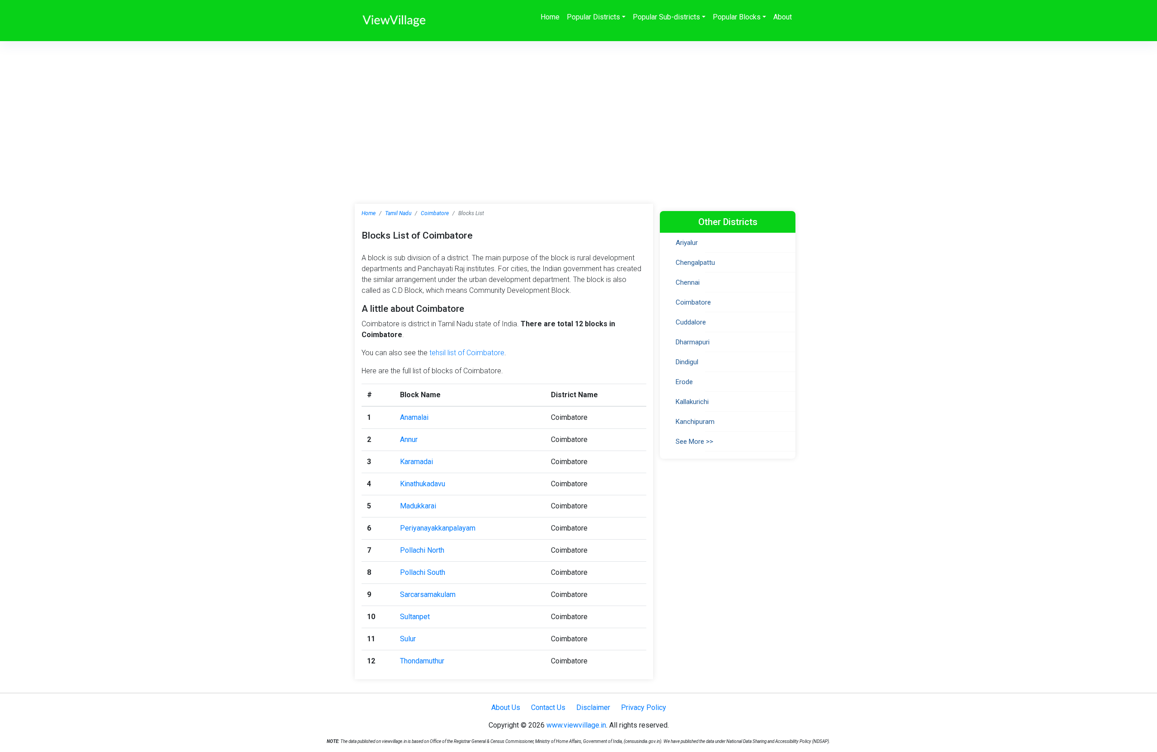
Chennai (688, 282)
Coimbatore (435, 213)
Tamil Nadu (398, 213)
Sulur (408, 638)
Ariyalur (687, 243)
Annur (409, 439)
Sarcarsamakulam (428, 594)
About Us (505, 707)
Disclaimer (593, 707)
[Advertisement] (578, 109)
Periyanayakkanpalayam (437, 528)
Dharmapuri (693, 342)
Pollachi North (422, 550)
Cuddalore (691, 322)
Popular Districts (593, 17)
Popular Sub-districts (666, 17)
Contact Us (548, 707)
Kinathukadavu (422, 483)
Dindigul (687, 362)
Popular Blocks (737, 17)
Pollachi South (422, 572)
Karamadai (416, 461)
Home (550, 17)
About (782, 17)
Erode (684, 382)
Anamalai (414, 417)
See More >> (694, 441)
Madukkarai (418, 506)
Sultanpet (415, 616)
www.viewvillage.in (576, 725)
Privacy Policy (643, 707)
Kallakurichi (692, 402)
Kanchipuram (695, 422)
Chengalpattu (695, 262)
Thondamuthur (422, 661)
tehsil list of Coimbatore (466, 352)
